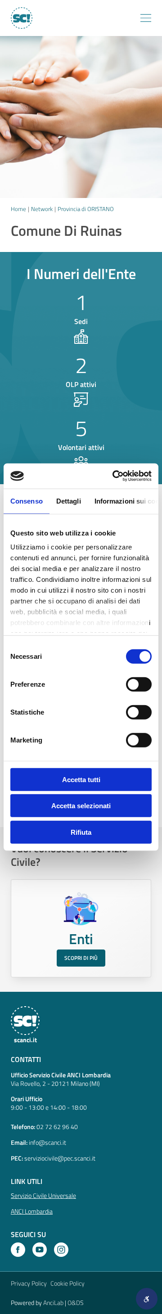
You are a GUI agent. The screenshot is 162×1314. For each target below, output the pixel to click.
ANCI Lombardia (32, 1211)
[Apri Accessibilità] (147, 1299)
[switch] (139, 684)
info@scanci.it (47, 1142)
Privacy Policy (29, 1283)
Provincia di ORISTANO (86, 208)
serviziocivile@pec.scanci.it (59, 1158)
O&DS (76, 1302)
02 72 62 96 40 (57, 1126)
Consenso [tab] (26, 500)
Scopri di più (81, 958)
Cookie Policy (67, 1283)
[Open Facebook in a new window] (18, 1249)
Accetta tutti (81, 779)
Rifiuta (81, 832)
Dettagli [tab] (68, 500)
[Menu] (145, 18)
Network (42, 208)
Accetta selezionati (81, 806)
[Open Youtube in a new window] (39, 1249)
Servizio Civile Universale (43, 1195)
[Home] (21, 18)
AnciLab (53, 1302)
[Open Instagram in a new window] (61, 1249)
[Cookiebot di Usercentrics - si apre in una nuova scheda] (114, 476)
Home (18, 208)
